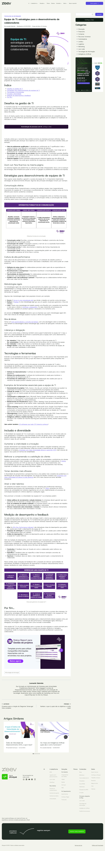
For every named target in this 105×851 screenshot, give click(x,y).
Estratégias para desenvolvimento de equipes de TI (23, 90)
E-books (81, 792)
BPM (51, 772)
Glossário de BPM (83, 789)
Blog (80, 772)
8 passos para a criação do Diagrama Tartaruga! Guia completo (17, 706)
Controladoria (82, 39)
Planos (48, 3)
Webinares (82, 787)
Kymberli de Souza (12, 747)
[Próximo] (66, 737)
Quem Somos (94, 772)
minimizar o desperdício (29, 307)
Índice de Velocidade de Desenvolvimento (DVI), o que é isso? (19, 744)
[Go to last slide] (7, 737)
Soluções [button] (42, 3)
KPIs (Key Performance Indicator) (23, 527)
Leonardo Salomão (10, 26)
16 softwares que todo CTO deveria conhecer (33, 424)
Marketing (81, 46)
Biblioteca (81, 775)
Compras (81, 34)
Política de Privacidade (97, 845)
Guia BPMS (82, 784)
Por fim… (9, 97)
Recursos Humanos (84, 37)
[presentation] (19, 730)
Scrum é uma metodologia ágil (23, 300)
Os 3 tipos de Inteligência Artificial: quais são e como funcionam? (52, 744)
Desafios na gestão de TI (15, 89)
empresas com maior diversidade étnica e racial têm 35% (37, 450)
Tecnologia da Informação (86, 51)
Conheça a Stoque (96, 775)
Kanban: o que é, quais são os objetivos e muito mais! (55, 706)
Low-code (81, 49)
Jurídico (80, 42)
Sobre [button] (64, 3)
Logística (81, 44)
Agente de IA (53, 775)
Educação (81, 29)
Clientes (53, 3)
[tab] (33, 753)
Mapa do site (94, 783)
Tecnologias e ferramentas (15, 92)
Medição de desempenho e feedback (19, 95)
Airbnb (63, 461)
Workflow (52, 782)
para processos (53, 776)
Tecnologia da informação (12, 16)
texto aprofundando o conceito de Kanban (24, 322)
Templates (81, 781)
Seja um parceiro (73, 3)
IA (28, 3)
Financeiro (81, 32)
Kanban (16, 302)
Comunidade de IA (84, 778)
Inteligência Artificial (84, 54)
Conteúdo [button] (58, 3)
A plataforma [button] (34, 3)
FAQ (92, 786)
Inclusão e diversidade (14, 94)
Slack (47, 488)
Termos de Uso (78, 845)
